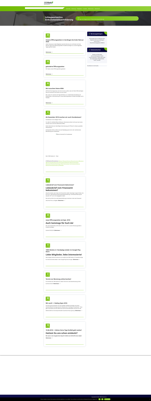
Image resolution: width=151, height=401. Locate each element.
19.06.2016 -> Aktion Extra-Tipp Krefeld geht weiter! (64, 330)
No (102, 399)
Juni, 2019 (47, 62)
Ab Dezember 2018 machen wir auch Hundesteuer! (63, 117)
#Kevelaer (61, 165)
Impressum (97, 8)
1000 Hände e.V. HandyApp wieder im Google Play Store (63, 251)
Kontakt (85, 8)
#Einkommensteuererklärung (52, 165)
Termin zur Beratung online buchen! (58, 279)
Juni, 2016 (47, 298)
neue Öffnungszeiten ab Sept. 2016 (58, 220)
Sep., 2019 (48, 35)
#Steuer (60, 161)
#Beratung (81, 161)
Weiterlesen (48, 52)
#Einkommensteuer (74, 162)
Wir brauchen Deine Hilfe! (55, 88)
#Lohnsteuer (66, 164)
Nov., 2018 (48, 112)
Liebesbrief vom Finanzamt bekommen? (60, 185)
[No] (149, 399)
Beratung (73, 8)
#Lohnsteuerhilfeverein (64, 162)
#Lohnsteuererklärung (75, 164)
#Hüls (62, 164)
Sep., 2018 (48, 180)
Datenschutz (91, 8)
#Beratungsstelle (49, 162)
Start (79, 17)
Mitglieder (79, 8)
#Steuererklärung (66, 161)
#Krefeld (53, 164)
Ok (99, 399)
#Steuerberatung (74, 161)
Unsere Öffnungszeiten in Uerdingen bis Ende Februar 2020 (65, 41)
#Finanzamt (56, 162)
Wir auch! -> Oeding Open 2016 (56, 303)
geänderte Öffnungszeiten (55, 66)
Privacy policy (107, 399)
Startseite (68, 8)
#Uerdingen (58, 164)
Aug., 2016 (48, 215)
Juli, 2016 (47, 274)
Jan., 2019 (47, 83)
